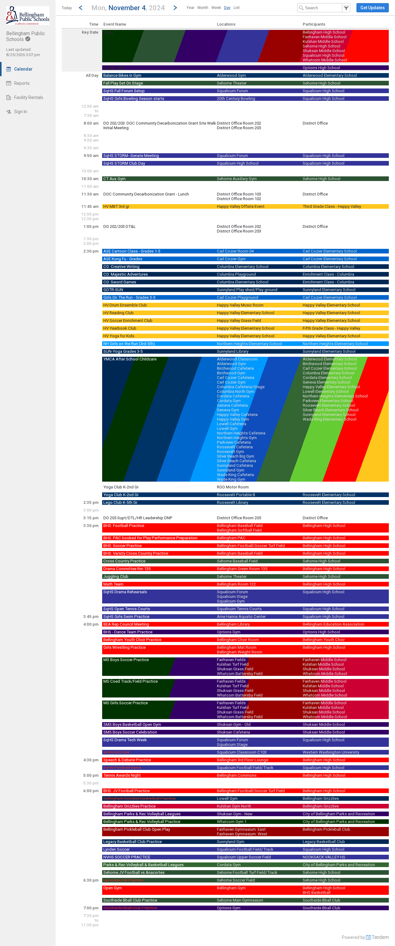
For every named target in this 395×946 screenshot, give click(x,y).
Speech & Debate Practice (127, 760)
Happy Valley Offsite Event (240, 206)
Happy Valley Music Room (240, 305)
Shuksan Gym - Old (234, 724)
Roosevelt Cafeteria (235, 447)
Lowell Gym (227, 428)
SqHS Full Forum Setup (124, 90)
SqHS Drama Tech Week (125, 740)
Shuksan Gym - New (234, 814)
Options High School (321, 67)
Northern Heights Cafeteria (241, 433)
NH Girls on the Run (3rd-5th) (129, 343)
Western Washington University (331, 752)
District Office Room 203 (239, 127)
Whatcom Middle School (325, 60)
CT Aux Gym (114, 178)
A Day (108, 32)
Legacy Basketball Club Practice (132, 841)
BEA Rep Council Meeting (126, 624)
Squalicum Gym (231, 601)
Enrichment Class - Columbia (328, 274)
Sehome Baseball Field (237, 561)
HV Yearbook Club (119, 328)
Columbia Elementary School (242, 266)
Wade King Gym (231, 479)
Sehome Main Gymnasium (240, 900)
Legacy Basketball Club (324, 841)
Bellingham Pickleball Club (326, 829)
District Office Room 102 (239, 198)
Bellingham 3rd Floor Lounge (242, 760)
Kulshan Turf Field (233, 664)
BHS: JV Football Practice (126, 790)
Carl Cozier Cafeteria (235, 377)
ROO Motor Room (233, 487)
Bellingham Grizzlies (321, 798)
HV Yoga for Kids (118, 336)
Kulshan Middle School (323, 41)
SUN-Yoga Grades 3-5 (123, 351)
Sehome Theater (232, 83)
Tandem (380, 937)
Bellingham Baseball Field (240, 525)
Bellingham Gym (231, 888)
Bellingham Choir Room (238, 639)
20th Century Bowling (236, 98)
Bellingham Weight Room (239, 652)
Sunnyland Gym (230, 470)
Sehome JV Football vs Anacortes (133, 872)
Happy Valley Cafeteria (237, 414)
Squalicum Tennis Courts (239, 609)
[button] (128, 7)
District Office (315, 123)
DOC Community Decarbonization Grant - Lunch (146, 194)
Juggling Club (115, 576)
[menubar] (213, 7)
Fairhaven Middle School (325, 37)
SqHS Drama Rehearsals (125, 592)
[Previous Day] (80, 7)
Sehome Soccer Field (236, 880)
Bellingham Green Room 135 (242, 568)
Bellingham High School (324, 32)
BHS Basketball (317, 892)
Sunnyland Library (232, 351)
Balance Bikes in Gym (122, 75)
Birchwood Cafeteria (235, 368)
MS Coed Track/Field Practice (130, 681)
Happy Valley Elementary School (331, 305)
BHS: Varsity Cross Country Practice (135, 553)
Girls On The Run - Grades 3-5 (129, 297)
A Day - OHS (114, 68)
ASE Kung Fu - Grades (122, 259)
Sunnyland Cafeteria (235, 465)
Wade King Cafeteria (235, 474)
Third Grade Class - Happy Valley (332, 206)
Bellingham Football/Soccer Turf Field (251, 545)
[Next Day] (175, 7)
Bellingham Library (233, 624)
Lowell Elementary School (326, 391)
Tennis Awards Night (122, 775)
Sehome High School (321, 46)
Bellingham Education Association (333, 624)
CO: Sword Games (119, 282)
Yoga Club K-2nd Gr (121, 487)
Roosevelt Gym (230, 451)
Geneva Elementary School (326, 382)
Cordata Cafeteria (233, 396)
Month (203, 8)
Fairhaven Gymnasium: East (241, 829)
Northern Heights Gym (237, 437)
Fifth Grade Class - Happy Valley (331, 328)
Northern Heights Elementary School (249, 343)
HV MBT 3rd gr (116, 206)
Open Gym (112, 888)
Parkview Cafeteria (234, 442)
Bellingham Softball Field (239, 530)
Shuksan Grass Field (235, 669)
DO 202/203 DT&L (119, 226)
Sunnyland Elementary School (329, 289)
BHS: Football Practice (123, 525)
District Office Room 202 (239, 123)
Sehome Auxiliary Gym (237, 178)
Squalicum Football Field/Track (245, 767)
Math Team (113, 584)
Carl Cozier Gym (231, 259)
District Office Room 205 (239, 518)
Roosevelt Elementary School (329, 405)
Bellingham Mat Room (236, 647)
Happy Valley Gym (233, 419)
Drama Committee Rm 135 (127, 568)
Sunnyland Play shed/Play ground (247, 289)
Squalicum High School (323, 55)
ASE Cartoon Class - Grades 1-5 (131, 251)
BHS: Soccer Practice (122, 545)
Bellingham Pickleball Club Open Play (136, 829)
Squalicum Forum (232, 90)
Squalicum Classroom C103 (242, 752)
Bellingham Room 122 (236, 584)
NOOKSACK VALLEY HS (324, 857)
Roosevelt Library (232, 502)
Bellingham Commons (236, 775)
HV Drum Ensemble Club (125, 305)
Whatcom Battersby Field (240, 673)
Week (216, 8)
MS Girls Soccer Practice (125, 703)
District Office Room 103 (239, 194)
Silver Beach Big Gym (235, 456)
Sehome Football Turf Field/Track (247, 872)
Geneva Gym (228, 410)
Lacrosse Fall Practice (123, 880)
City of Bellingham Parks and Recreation (339, 814)
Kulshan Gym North (234, 806)
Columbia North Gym (235, 391)
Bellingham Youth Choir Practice (132, 639)
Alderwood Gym (231, 75)
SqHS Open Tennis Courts (126, 609)
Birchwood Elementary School (329, 363)
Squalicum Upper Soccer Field (244, 857)
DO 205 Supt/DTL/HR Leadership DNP (138, 518)
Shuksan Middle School (324, 50)
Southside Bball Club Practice (130, 900)
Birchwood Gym (231, 373)
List (237, 8)
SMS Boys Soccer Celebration (130, 732)
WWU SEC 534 (116, 752)
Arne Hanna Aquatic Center (241, 616)
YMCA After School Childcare (129, 359)
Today (67, 8)
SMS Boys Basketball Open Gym (132, 724)
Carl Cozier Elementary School (330, 251)
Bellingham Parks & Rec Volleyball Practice (141, 821)
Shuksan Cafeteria (233, 732)
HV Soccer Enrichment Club (127, 320)
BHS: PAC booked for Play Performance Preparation (150, 538)
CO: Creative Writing (121, 266)
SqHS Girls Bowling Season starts (133, 98)
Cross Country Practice (124, 561)
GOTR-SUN (113, 289)
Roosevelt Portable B (236, 494)
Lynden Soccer (116, 849)
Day (227, 8)
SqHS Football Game (122, 767)
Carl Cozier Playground (237, 297)
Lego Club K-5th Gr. (120, 502)
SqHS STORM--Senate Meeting (131, 155)
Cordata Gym (229, 400)
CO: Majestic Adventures (125, 274)
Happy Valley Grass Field (239, 320)
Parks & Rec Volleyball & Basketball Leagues (143, 864)
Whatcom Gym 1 (232, 821)
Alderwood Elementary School (330, 75)
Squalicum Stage (232, 596)
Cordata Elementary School (327, 377)
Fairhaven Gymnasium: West (242, 834)
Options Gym (228, 632)
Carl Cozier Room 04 (235, 251)
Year (190, 8)
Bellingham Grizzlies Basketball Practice (139, 798)
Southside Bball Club (321, 900)
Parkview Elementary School (328, 400)
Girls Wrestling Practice (124, 647)
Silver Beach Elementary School (331, 410)
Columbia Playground (236, 274)
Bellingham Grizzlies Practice (129, 806)
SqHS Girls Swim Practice (126, 616)
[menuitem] (190, 7)
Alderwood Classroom (237, 359)
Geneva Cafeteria (232, 405)
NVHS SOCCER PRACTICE (126, 857)
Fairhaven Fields (231, 659)
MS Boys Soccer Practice (126, 659)
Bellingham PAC (231, 538)
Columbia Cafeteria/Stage (240, 387)
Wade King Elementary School (329, 419)
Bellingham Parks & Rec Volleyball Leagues (142, 814)
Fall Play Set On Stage (123, 83)
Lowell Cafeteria (231, 424)
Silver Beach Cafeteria (236, 461)
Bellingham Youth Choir (324, 639)
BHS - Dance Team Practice (127, 632)
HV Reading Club (118, 313)
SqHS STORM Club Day (124, 163)
